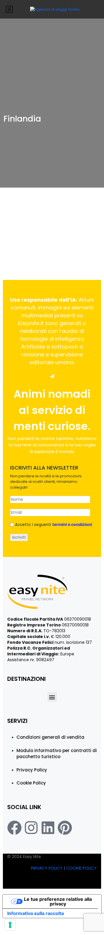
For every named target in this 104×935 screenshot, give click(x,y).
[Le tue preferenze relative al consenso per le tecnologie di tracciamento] (10, 924)
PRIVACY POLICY (47, 868)
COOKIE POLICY (81, 868)
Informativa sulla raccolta (35, 913)
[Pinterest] (64, 827)
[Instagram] (31, 827)
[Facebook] (14, 827)
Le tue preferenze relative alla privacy (58, 901)
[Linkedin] (48, 827)
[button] (52, 697)
